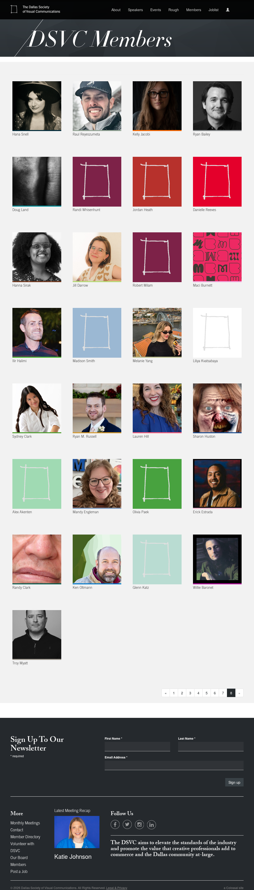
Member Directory (25, 837)
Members (193, 9)
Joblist (214, 9)
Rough (173, 9)
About (116, 9)
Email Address (116, 757)
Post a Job (19, 872)
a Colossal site (234, 888)
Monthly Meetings (25, 823)
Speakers (135, 9)
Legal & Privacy (116, 888)
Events (155, 9)
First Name (113, 738)
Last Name (186, 738)
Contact (16, 830)
